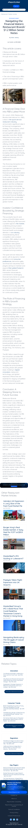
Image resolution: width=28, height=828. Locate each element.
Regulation (14, 738)
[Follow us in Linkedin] (17, 820)
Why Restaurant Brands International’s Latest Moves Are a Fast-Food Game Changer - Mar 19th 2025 (13, 680)
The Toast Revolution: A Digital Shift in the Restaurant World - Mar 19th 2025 (13, 779)
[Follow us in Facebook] (10, 820)
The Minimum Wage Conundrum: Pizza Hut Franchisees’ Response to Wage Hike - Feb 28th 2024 (13, 742)
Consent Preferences (14, 815)
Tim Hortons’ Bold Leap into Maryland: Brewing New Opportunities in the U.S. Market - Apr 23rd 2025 (13, 719)
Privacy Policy (14, 812)
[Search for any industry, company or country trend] (3, 10)
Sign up (16, 6)
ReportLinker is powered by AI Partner (14, 805)
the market (20, 224)
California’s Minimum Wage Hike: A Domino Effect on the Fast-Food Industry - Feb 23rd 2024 (12, 748)
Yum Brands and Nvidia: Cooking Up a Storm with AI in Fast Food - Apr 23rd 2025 (13, 675)
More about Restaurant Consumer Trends (14, 726)
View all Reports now (14, 792)
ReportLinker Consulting (14, 801)
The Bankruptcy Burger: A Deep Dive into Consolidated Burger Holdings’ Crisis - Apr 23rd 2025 (14, 714)
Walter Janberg (15, 37)
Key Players (14, 765)
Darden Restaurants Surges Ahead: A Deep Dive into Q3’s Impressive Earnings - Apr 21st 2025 (13, 774)
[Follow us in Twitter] (14, 820)
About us (14, 798)
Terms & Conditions (14, 809)
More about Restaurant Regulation (14, 753)
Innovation (14, 671)
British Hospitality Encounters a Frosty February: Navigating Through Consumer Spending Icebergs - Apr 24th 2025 (13, 708)
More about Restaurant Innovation (14, 691)
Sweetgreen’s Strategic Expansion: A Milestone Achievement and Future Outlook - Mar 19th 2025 (13, 686)
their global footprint (16, 268)
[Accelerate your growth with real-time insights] (14, 485)
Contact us (14, 795)
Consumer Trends (14, 703)
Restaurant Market (14, 18)
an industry (15, 232)
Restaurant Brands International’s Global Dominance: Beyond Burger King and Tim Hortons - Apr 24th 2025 (14, 769)
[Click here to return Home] (14, 2)
